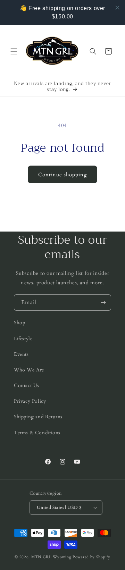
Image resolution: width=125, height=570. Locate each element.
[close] (117, 7)
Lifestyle (23, 338)
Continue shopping (62, 174)
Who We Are (29, 370)
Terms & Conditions (37, 432)
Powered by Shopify (91, 557)
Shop (19, 322)
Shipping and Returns (38, 416)
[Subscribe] (103, 302)
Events (21, 354)
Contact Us (26, 385)
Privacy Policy (30, 401)
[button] (14, 51)
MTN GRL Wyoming (51, 557)
